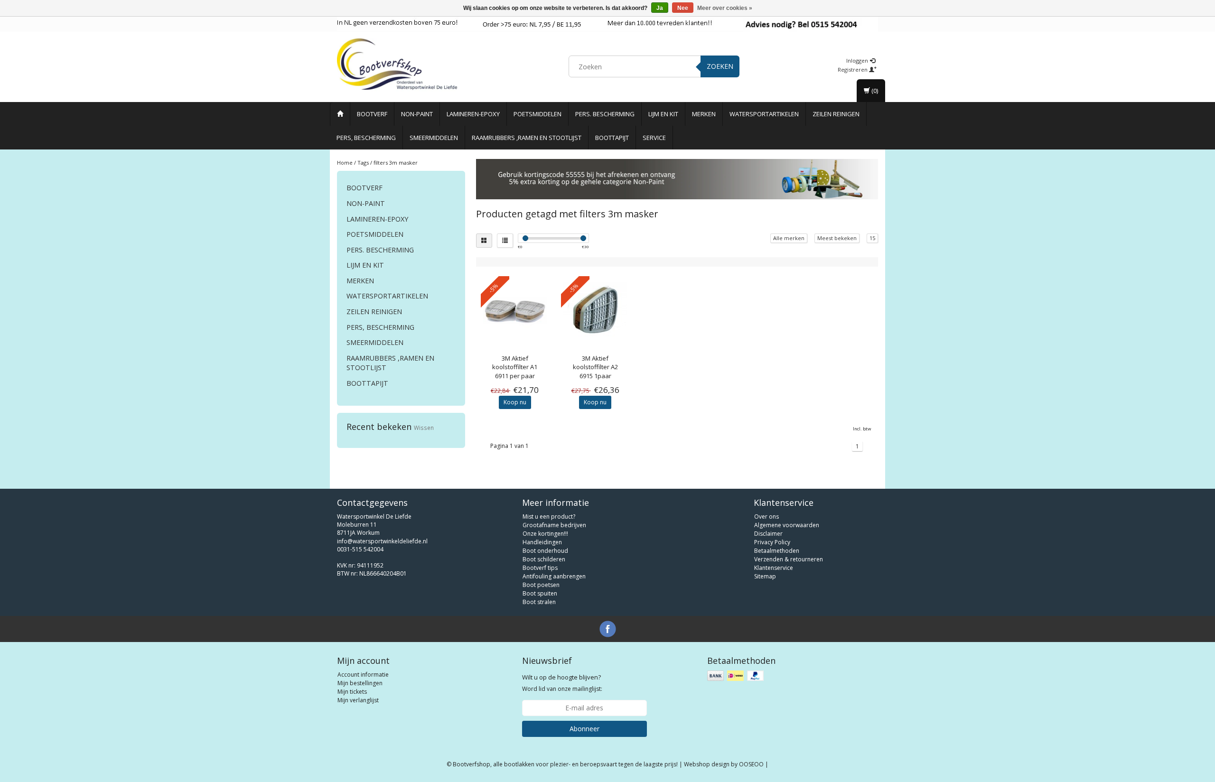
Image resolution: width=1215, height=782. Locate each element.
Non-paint (417, 114)
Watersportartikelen (764, 114)
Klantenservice (773, 568)
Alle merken (788, 238)
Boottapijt (612, 137)
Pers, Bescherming (366, 137)
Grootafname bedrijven (554, 525)
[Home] (340, 114)
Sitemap (765, 576)
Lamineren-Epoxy (473, 114)
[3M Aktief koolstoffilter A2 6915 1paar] (595, 310)
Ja (659, 8)
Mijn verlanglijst (358, 700)
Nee (682, 8)
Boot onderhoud (545, 551)
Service (654, 137)
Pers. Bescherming (605, 114)
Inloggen (857, 60)
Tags (363, 162)
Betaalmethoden (776, 551)
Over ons (766, 516)
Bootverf (372, 114)
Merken (704, 114)
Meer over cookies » (724, 8)
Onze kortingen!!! (545, 534)
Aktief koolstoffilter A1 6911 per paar (514, 367)
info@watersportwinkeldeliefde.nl (382, 541)
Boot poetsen (541, 585)
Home (345, 162)
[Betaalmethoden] (736, 676)
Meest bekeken (837, 238)
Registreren (853, 69)
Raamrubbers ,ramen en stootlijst (526, 137)
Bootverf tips (540, 568)
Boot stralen (539, 602)
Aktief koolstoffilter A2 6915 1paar (595, 367)
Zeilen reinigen (836, 114)
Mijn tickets (352, 692)
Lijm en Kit (663, 114)
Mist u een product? (549, 516)
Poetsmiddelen (537, 114)
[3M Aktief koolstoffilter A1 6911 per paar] (515, 310)
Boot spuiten (540, 593)
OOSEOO (751, 764)
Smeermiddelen (434, 137)
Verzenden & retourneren (788, 559)
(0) (874, 90)
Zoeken (720, 66)
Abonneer (584, 728)
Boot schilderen (544, 559)
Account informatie (363, 674)
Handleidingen (542, 542)
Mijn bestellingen (360, 683)
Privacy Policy (772, 542)
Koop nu (515, 402)
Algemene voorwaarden (786, 525)
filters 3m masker (396, 162)
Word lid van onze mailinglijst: (562, 683)
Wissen (424, 427)
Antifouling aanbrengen (554, 576)
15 (872, 238)
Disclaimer (768, 534)
